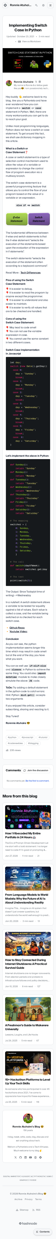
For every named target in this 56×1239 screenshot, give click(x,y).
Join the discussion (37, 770)
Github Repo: (17, 628)
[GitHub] (20, 1157)
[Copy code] (46, 360)
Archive (18, 1199)
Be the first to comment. (37, 781)
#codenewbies (15, 743)
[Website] (35, 1157)
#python (12, 737)
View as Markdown (31, 41)
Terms (38, 1199)
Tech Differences (31, 273)
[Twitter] (15, 1157)
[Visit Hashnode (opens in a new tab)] (28, 1223)
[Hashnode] (40, 1157)
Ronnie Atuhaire (23, 82)
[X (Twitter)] (36, 81)
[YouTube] (30, 1157)
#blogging (33, 743)
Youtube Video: (18, 631)
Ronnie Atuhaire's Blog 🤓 (21, 5)
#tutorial (43, 737)
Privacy (29, 1199)
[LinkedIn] (39, 81)
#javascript (27, 737)
